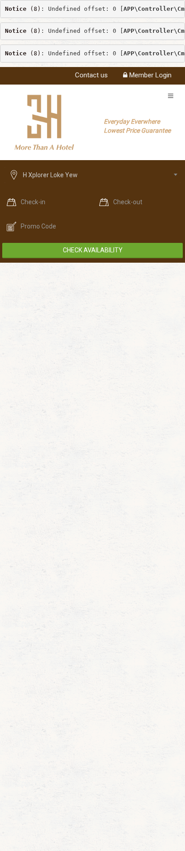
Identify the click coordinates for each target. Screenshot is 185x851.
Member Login (150, 75)
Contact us (91, 75)
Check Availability (93, 250)
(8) (23, 8)
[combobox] (92, 175)
